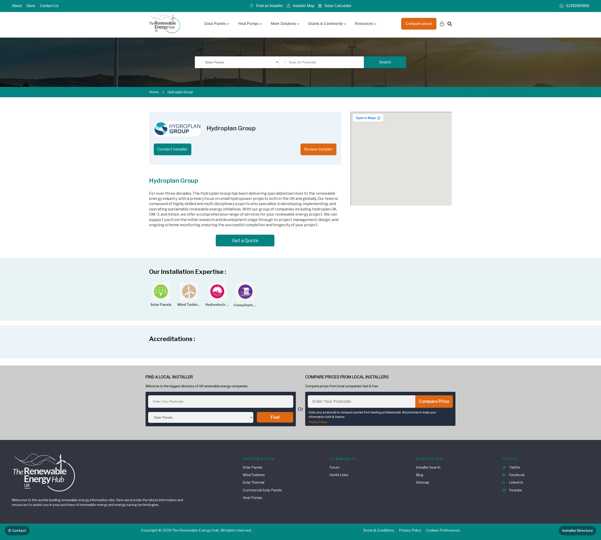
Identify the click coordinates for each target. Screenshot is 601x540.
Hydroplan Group (180, 92)
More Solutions (283, 24)
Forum (334, 467)
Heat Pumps (248, 24)
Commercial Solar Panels (262, 490)
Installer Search (428, 467)
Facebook (516, 475)
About (17, 6)
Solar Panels (215, 24)
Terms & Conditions (378, 530)
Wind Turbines (254, 475)
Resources (364, 24)
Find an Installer (269, 6)
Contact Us (49, 6)
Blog (419, 475)
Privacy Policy (318, 422)
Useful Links (338, 475)
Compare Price (434, 401)
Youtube (515, 490)
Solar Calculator (337, 6)
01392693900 (577, 6)
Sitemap (422, 482)
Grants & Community (325, 24)
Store (30, 6)
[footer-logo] (44, 472)
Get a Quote (245, 240)
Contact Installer (172, 149)
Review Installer (318, 149)
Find (275, 417)
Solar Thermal (253, 482)
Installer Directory (577, 530)
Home (154, 92)
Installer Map (303, 6)
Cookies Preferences (443, 530)
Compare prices (419, 24)
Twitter (514, 467)
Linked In (515, 482)
